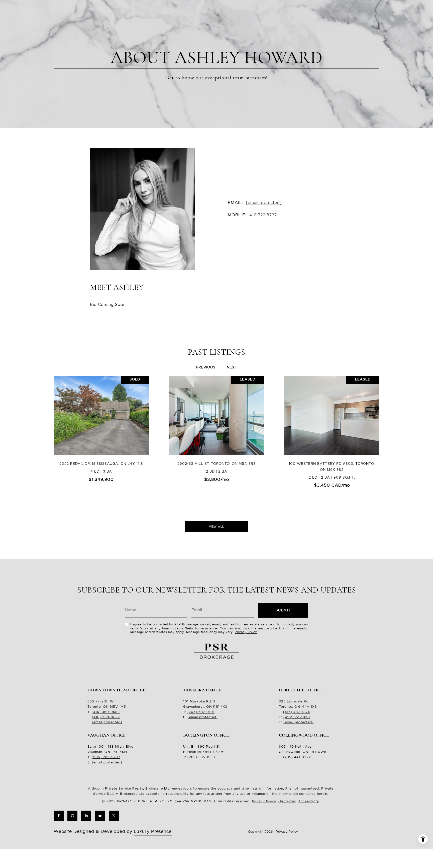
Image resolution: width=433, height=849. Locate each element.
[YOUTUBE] (100, 816)
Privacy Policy (246, 632)
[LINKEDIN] (86, 816)
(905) (97, 757)
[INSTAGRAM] (72, 816)
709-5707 (111, 757)
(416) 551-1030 (296, 717)
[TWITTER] (114, 816)
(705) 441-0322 (297, 757)
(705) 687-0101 (200, 712)
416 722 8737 (263, 215)
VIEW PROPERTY (101, 438)
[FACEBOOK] (59, 816)
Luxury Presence (153, 831)
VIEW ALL (216, 527)
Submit (283, 610)
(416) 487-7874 (296, 712)
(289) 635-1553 (201, 757)
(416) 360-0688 (106, 712)
